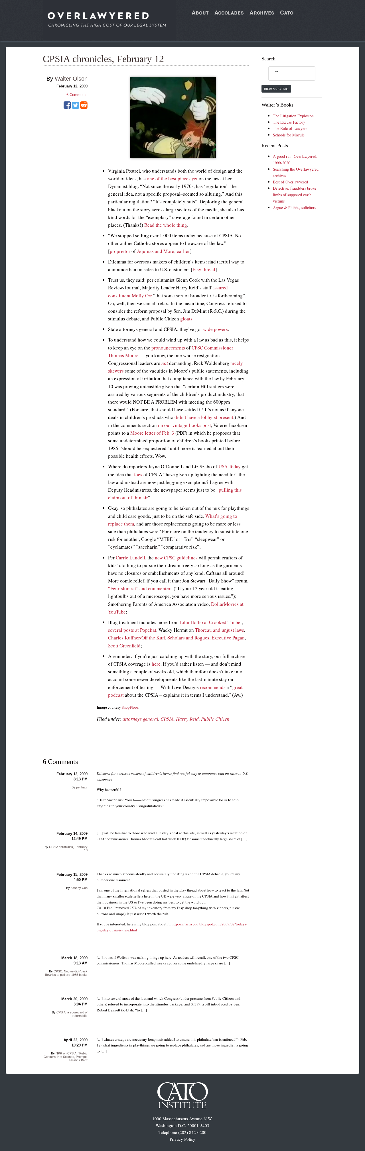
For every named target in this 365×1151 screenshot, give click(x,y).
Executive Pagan (228, 637)
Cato (286, 12)
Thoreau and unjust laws (219, 630)
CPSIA (167, 718)
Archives (262, 12)
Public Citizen (215, 718)
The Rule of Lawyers (290, 128)
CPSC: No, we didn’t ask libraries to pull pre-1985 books (66, 973)
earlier (183, 251)
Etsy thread (203, 269)
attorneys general (140, 718)
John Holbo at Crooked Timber (211, 622)
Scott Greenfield (124, 645)
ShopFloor (130, 707)
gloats (186, 318)
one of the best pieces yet (172, 178)
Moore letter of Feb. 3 (152, 433)
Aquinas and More (155, 251)
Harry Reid (187, 718)
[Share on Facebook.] (67, 107)
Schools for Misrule (289, 135)
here (156, 664)
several (115, 630)
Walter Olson (71, 78)
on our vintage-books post (184, 425)
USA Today (229, 466)
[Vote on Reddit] (84, 107)
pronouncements (168, 347)
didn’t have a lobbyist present (204, 417)
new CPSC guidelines (176, 557)
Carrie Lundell (130, 557)
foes (138, 474)
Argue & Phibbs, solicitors (294, 207)
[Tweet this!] (75, 107)
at (137, 630)
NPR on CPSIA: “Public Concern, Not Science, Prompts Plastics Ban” (66, 1057)
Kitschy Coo (79, 888)
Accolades (229, 12)
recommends (213, 687)
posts (128, 630)
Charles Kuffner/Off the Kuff (136, 637)
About (200, 12)
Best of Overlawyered (290, 182)
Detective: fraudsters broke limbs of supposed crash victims (294, 194)
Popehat (148, 630)
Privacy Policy (182, 1139)
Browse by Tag (276, 89)
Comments (77, 95)
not (164, 363)
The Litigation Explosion (293, 115)
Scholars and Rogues (188, 637)
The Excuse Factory (289, 122)
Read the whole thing (165, 225)
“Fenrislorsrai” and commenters (140, 588)
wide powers (215, 329)
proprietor (120, 251)
